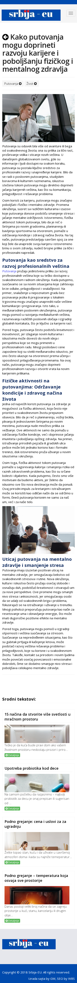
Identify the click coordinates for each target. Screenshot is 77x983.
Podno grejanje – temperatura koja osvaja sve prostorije (36, 878)
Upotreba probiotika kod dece (32, 768)
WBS (71, 978)
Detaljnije (13, 755)
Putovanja (11, 83)
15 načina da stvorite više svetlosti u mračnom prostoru (37, 717)
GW (52, 978)
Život (30, 83)
